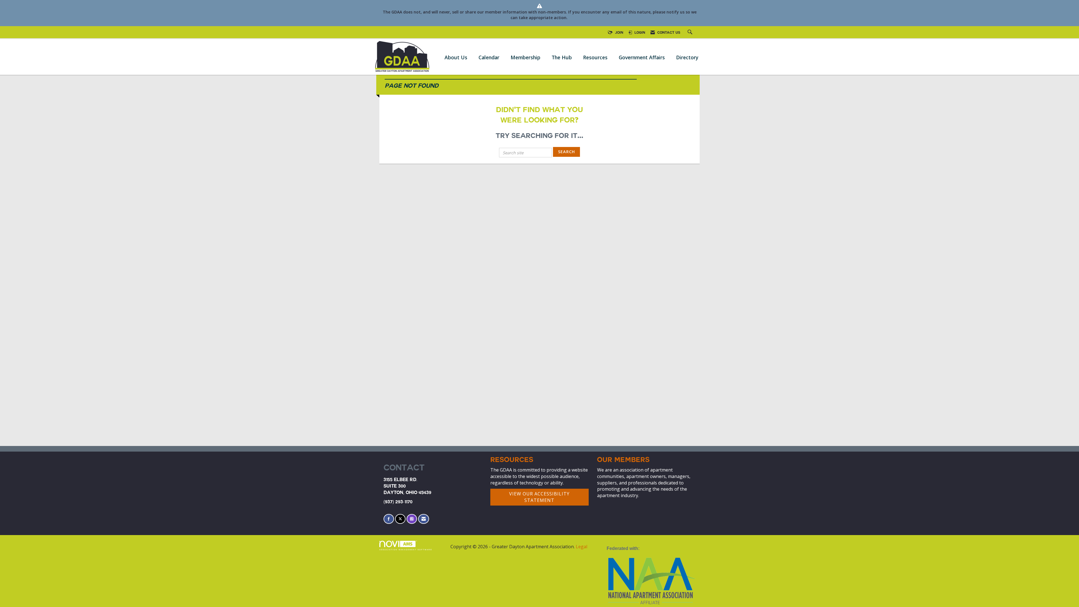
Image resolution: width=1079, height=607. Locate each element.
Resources (595, 57)
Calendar (489, 57)
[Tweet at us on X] (400, 519)
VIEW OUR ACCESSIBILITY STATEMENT (539, 497)
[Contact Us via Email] (423, 519)
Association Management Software (405, 550)
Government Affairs (642, 57)
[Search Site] (691, 33)
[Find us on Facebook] (389, 519)
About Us (456, 57)
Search (566, 151)
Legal (581, 546)
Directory (687, 57)
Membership (525, 57)
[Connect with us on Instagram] (412, 519)
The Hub (562, 57)
